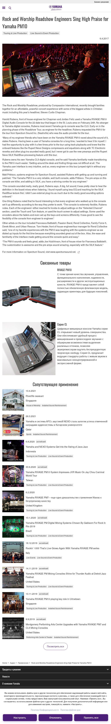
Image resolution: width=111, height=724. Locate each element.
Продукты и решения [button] (11, 669)
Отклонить (55, 717)
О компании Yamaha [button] (11, 683)
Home (4, 663)
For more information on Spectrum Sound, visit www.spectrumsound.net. (39, 251)
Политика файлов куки (70, 709)
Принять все (91, 717)
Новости (6, 676)
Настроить (20, 717)
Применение (23, 663)
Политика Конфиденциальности (45, 709)
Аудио (12, 663)
